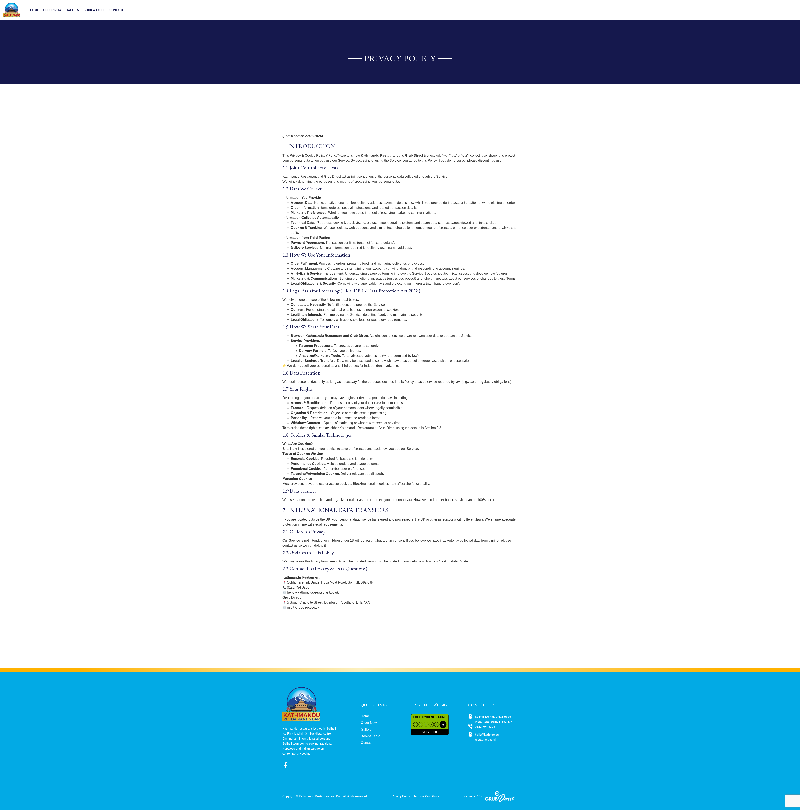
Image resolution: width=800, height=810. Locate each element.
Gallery (72, 10)
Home (34, 10)
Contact (116, 10)
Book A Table (94, 10)
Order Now (52, 10)
